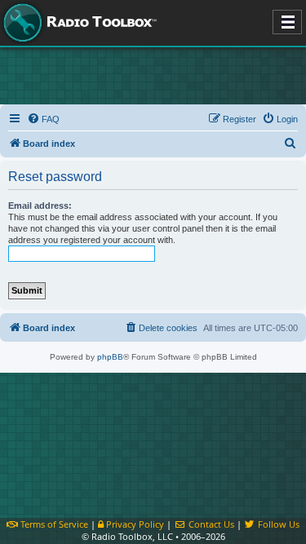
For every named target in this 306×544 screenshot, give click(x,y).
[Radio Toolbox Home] (77, 23)
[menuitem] (43, 119)
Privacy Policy (134, 524)
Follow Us (277, 524)
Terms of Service (53, 524)
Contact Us (209, 524)
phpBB (110, 356)
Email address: (40, 205)
